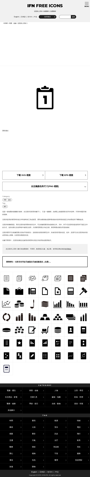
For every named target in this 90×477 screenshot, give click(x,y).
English (16, 17)
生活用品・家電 (11, 397)
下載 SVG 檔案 (24, 175)
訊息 (56, 434)
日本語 (23, 17)
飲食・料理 (78, 397)
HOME (6, 23)
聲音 (34, 434)
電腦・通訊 (11, 390)
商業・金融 (12, 23)
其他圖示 (11, 410)
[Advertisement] (45, 44)
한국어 (30, 17)
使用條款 (47, 17)
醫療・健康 (11, 404)
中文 (35, 17)
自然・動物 (56, 404)
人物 (56, 390)
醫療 (11, 447)
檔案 (11, 434)
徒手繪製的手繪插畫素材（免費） (37, 262)
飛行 (79, 434)
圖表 (11, 427)
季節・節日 (33, 404)
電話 (79, 427)
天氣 (34, 440)
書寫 (5, 206)
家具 (79, 440)
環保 (34, 447)
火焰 (34, 427)
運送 (11, 460)
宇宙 (56, 453)
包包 (34, 460)
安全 (56, 427)
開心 (11, 453)
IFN (31, 5)
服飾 (79, 453)
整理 (56, 460)
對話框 (56, 447)
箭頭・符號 (78, 404)
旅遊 (11, 467)
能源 (56, 421)
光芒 (56, 440)
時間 (11, 421)
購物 (34, 467)
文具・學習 (78, 390)
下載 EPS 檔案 (66, 175)
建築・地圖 (56, 397)
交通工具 (33, 397)
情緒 (79, 421)
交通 (11, 440)
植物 (34, 453)
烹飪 (79, 447)
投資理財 (78, 460)
